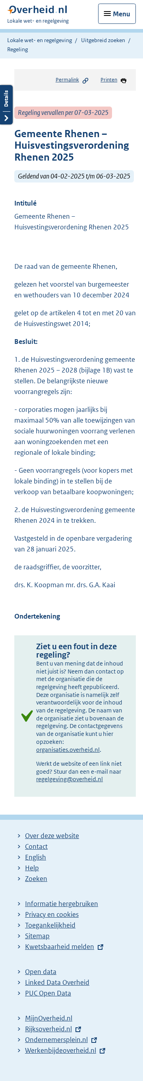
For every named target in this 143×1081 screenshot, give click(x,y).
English (35, 857)
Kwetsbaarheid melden (59, 946)
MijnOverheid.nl (48, 1018)
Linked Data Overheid (57, 982)
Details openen (6, 104)
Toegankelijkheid (50, 925)
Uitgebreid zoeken (103, 40)
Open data (40, 971)
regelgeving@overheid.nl (69, 779)
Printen (108, 79)
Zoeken (36, 878)
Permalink (67, 79)
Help (32, 868)
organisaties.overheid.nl (68, 749)
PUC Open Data (48, 993)
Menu (121, 14)
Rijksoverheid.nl (48, 1029)
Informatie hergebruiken (61, 903)
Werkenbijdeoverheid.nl (60, 1050)
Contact (36, 846)
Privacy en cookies (52, 914)
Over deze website (52, 835)
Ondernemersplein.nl (56, 1039)
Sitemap (37, 936)
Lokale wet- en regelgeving (39, 40)
